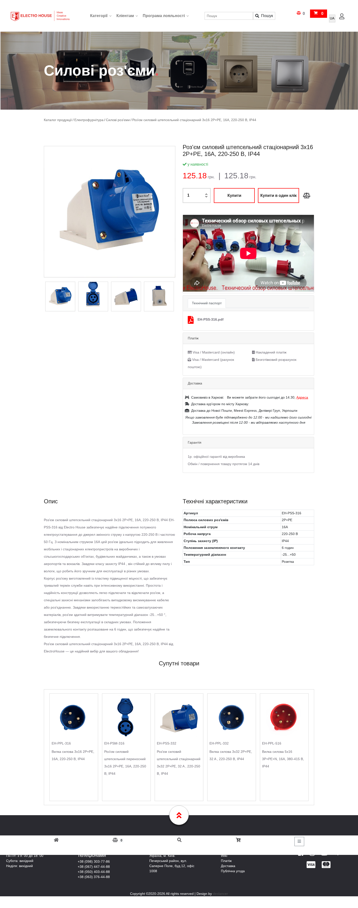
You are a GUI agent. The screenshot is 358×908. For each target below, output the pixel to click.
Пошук (267, 16)
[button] (193, 254)
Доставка (228, 866)
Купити (234, 195)
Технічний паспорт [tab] (207, 303)
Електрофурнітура (86, 120)
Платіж (226, 860)
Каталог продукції (57, 120)
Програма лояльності (164, 16)
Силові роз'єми (113, 120)
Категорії (99, 16)
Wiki (224, 855)
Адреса (302, 397)
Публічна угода (233, 871)
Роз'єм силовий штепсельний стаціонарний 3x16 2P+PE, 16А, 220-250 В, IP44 (184, 120)
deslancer (220, 893)
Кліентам (125, 16)
